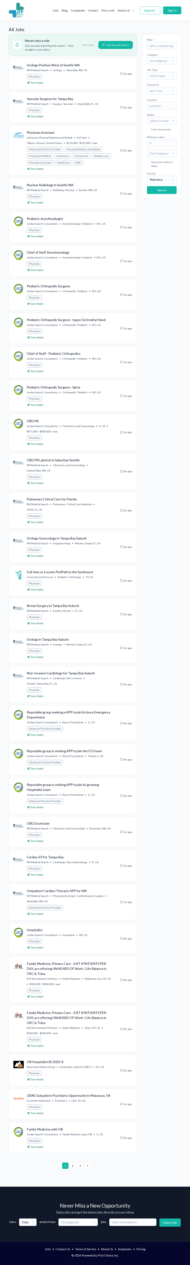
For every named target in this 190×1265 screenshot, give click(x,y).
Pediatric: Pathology (69, 577)
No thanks (88, 45)
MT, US (100, 1066)
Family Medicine (71, 978)
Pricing (140, 1249)
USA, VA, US (78, 1100)
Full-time (82, 137)
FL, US (78, 610)
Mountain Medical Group (41, 1066)
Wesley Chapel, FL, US (87, 543)
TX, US (89, 577)
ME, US (83, 935)
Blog (65, 10)
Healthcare (63, 162)
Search (161, 190)
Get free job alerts (117, 45)
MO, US (101, 223)
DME (78, 162)
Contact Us (63, 1249)
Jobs (56, 10)
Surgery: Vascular (63, 103)
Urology (57, 70)
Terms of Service (85, 1249)
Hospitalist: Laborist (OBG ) (75, 1066)
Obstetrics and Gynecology (78, 426)
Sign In (172, 10)
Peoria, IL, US (95, 756)
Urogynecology (62, 543)
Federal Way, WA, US (38, 470)
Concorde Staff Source (40, 577)
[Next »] (87, 1166)
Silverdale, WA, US (76, 70)
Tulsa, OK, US (92, 1027)
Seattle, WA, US (88, 190)
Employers (125, 1249)
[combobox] (162, 60)
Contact (93, 10)
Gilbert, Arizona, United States (44, 143)
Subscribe (170, 1222)
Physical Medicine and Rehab (83, 149)
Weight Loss (101, 155)
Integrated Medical (40, 155)
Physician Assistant (40, 162)
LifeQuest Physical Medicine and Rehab (50, 137)
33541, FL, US (34, 509)
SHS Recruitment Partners (42, 978)
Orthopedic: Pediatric (75, 291)
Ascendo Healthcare (38, 1100)
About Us (124, 10)
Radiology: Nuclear (63, 190)
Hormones (63, 155)
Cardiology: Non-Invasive (67, 678)
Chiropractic (81, 155)
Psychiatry (61, 1100)
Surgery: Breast (62, 610)
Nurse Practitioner (73, 722)
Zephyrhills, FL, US (87, 103)
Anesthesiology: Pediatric (77, 223)
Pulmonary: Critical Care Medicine (72, 504)
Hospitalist (68, 935)
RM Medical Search (38, 70)
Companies (78, 10)
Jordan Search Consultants (42, 223)
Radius (151, 114)
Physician (34, 76)
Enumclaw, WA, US (100, 828)
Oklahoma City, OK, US (97, 978)
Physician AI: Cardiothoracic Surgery (78, 895)
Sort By (151, 173)
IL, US (102, 426)
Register (149, 10)
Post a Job (108, 10)
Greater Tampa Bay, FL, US (42, 683)
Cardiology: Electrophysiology (70, 862)
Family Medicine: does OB (77, 1134)
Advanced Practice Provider (45, 149)
